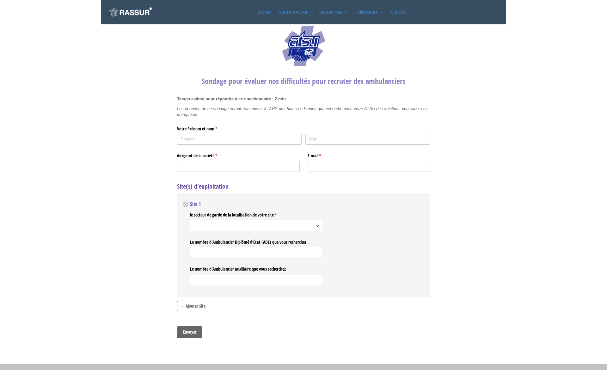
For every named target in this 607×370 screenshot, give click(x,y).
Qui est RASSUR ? (295, 12)
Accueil (264, 12)
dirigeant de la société (202, 156)
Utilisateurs (367, 12)
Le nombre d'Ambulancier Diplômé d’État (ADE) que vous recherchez (248, 242)
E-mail (320, 156)
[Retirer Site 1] (185, 204)
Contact (398, 12)
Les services (330, 12)
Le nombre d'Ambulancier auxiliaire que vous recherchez (238, 269)
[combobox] (256, 225)
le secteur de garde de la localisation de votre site (238, 215)
